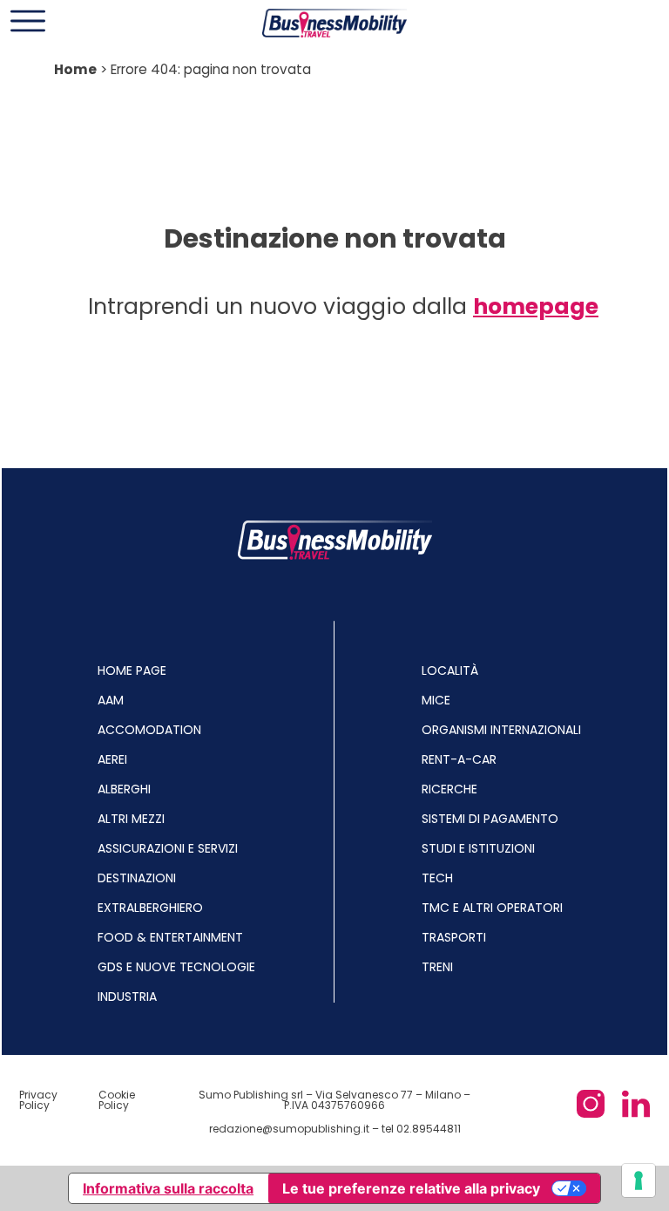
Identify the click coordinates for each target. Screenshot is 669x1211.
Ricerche (449, 789)
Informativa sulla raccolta (168, 1188)
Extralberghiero (150, 907)
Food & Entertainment (170, 937)
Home (75, 69)
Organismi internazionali (501, 729)
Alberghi (124, 789)
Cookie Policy (116, 1099)
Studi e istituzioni (478, 848)
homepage (535, 306)
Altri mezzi (131, 818)
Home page (132, 670)
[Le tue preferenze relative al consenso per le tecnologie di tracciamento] (638, 1180)
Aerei (112, 759)
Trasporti (454, 937)
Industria (127, 996)
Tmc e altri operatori (492, 907)
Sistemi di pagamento (490, 818)
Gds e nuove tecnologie (176, 967)
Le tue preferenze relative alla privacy (411, 1188)
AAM (111, 700)
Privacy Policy (38, 1099)
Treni (437, 967)
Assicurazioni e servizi (168, 848)
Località (450, 670)
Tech (437, 878)
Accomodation (149, 729)
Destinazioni (137, 878)
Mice (436, 700)
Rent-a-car (459, 759)
